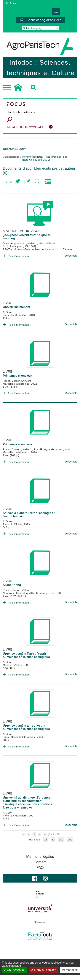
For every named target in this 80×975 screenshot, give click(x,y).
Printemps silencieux (17, 375)
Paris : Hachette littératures (19, 736)
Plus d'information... (19, 256)
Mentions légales (40, 856)
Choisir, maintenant (16, 307)
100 (61, 839)
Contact (40, 862)
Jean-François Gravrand (48, 449)
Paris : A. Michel (12, 524)
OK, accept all (15, 969)
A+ (14, 3)
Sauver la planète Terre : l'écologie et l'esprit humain (29, 514)
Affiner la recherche (37, 181)
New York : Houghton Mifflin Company (25, 592)
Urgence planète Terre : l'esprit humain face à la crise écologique (26, 655)
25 (45, 839)
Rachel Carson (12, 380)
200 (70, 839)
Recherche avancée (25, 127)
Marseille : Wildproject (16, 383)
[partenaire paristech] (40, 936)
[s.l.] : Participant (13, 246)
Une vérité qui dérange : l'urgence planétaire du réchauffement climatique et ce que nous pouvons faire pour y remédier (27, 802)
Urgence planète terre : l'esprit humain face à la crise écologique (26, 727)
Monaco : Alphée (13, 664)
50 (53, 839)
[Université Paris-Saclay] (40, 908)
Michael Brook (47, 243)
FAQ (40, 867)
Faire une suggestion (27, 181)
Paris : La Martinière (15, 315)
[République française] (40, 894)
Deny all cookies (44, 969)
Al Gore (32, 243)
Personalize (70, 969)
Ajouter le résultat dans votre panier (17, 181)
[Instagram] (45, 878)
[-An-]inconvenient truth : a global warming (26, 236)
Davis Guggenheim (14, 243)
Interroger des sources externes (48, 181)
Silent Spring (12, 585)
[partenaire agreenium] (40, 922)
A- (7, 3)
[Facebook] (34, 878)
